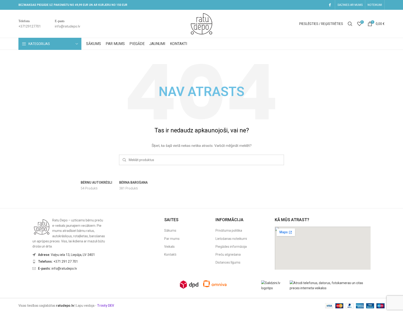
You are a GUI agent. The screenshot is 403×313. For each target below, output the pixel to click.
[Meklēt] (350, 23)
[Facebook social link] (330, 5)
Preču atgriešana (228, 254)
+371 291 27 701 (58, 261)
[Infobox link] (29, 24)
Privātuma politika (228, 230)
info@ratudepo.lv (57, 268)
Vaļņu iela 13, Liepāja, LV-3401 (66, 255)
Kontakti (170, 254)
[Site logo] (201, 23)
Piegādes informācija (231, 246)
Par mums (172, 239)
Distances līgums (227, 262)
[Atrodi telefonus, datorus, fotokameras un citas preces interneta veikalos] (331, 285)
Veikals (169, 246)
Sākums (170, 230)
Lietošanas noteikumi (231, 239)
